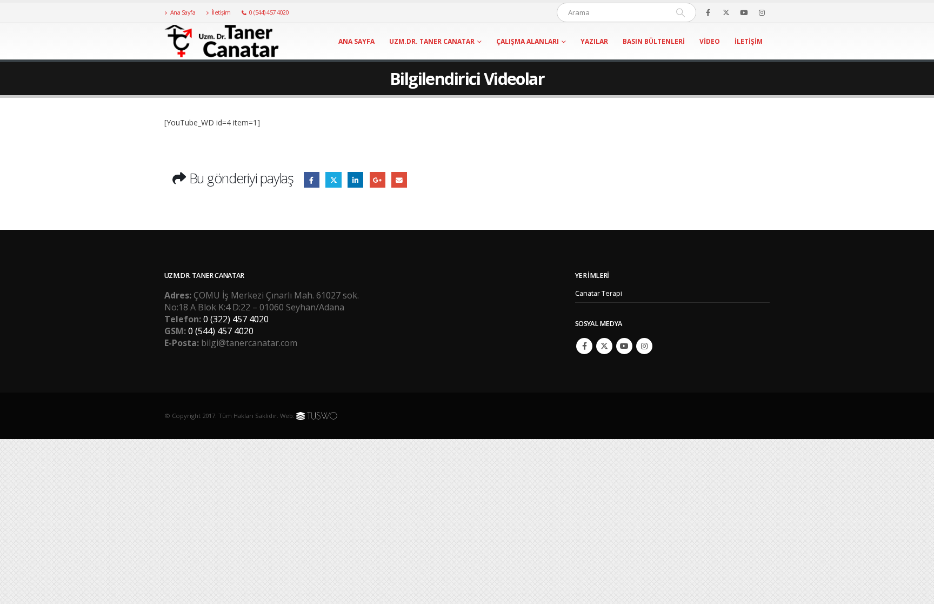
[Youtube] (743, 12)
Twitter (333, 180)
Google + (377, 180)
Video (709, 41)
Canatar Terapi (598, 293)
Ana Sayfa (183, 12)
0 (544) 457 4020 (269, 12)
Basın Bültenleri (654, 41)
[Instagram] (761, 12)
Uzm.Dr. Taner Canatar (432, 41)
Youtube (624, 346)
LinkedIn (355, 180)
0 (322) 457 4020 (236, 319)
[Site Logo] (231, 41)
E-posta (399, 180)
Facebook (311, 180)
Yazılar (594, 41)
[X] (725, 12)
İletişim (221, 12)
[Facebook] (708, 12)
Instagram (644, 346)
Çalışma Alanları (527, 41)
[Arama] (680, 12)
